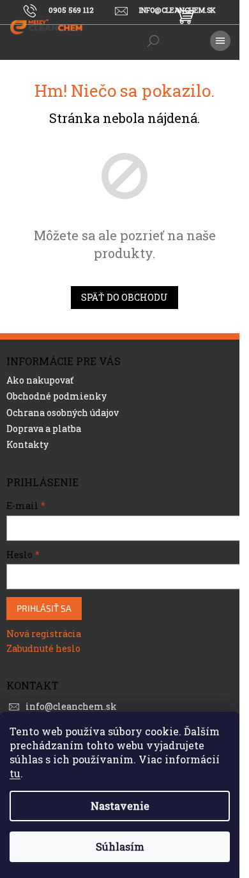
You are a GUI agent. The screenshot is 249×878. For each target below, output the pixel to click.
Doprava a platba (43, 428)
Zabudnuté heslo (43, 648)
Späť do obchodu (124, 297)
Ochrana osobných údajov (62, 413)
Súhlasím (120, 846)
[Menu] (220, 41)
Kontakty (27, 444)
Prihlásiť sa (44, 608)
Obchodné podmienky (56, 396)
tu (15, 773)
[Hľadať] (153, 41)
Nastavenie (120, 805)
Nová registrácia (43, 634)
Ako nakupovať (39, 380)
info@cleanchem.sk (71, 706)
